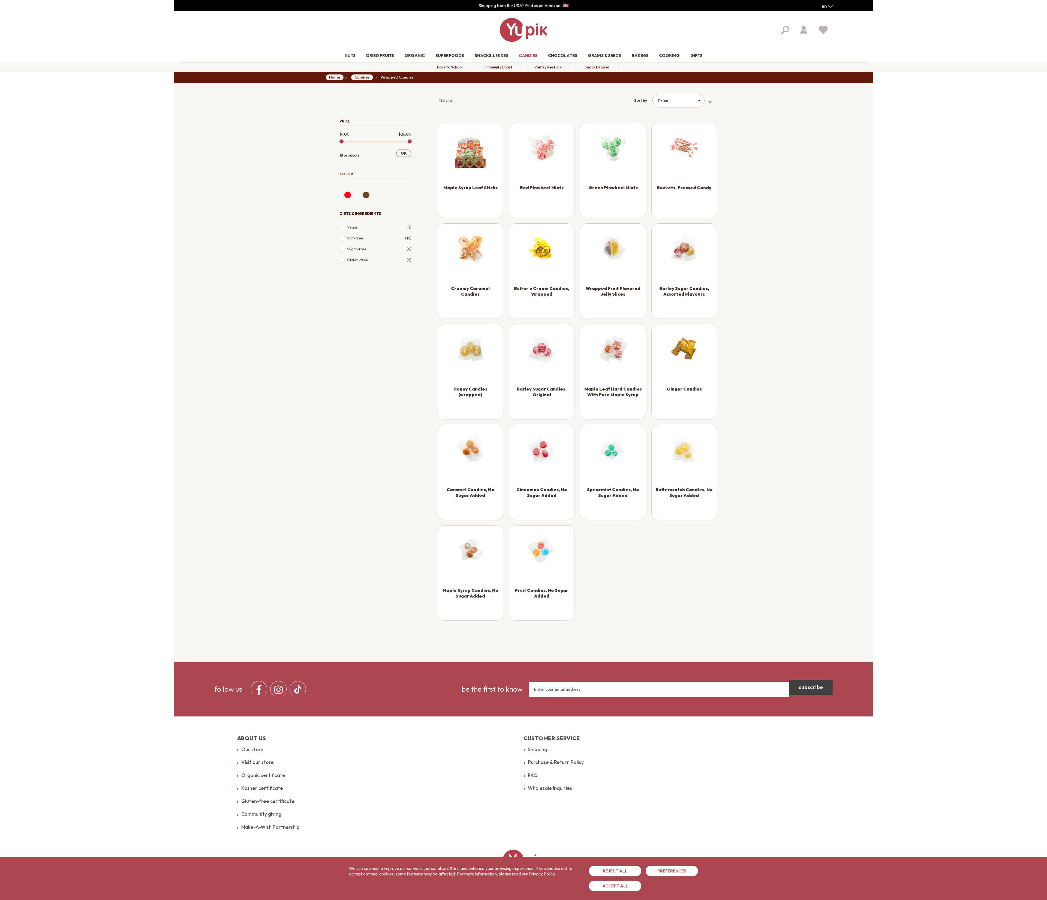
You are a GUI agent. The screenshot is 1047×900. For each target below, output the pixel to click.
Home (334, 77)
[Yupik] (523, 30)
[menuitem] (350, 56)
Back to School (450, 67)
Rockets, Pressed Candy (684, 187)
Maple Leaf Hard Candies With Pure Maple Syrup (613, 391)
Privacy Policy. (542, 874)
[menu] (280, 689)
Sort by (640, 100)
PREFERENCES (671, 871)
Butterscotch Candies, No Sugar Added (684, 492)
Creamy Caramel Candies (470, 291)
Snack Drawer (597, 67)
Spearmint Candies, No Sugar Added (613, 492)
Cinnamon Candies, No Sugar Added (541, 492)
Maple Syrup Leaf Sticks (470, 187)
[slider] (341, 141)
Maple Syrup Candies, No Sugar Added (470, 593)
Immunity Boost (498, 67)
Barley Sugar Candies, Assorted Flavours (684, 291)
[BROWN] (366, 195)
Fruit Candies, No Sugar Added (541, 593)
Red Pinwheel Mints (542, 187)
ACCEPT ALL (615, 886)
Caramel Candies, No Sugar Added (470, 492)
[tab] (375, 119)
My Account (803, 30)
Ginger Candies (684, 389)
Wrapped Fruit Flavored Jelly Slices (613, 291)
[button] (827, 6)
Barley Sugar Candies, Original (542, 391)
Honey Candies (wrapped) (470, 391)
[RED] (347, 195)
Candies (362, 77)
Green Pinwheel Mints (613, 187)
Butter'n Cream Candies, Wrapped (541, 291)
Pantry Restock (547, 67)
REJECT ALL (615, 871)
